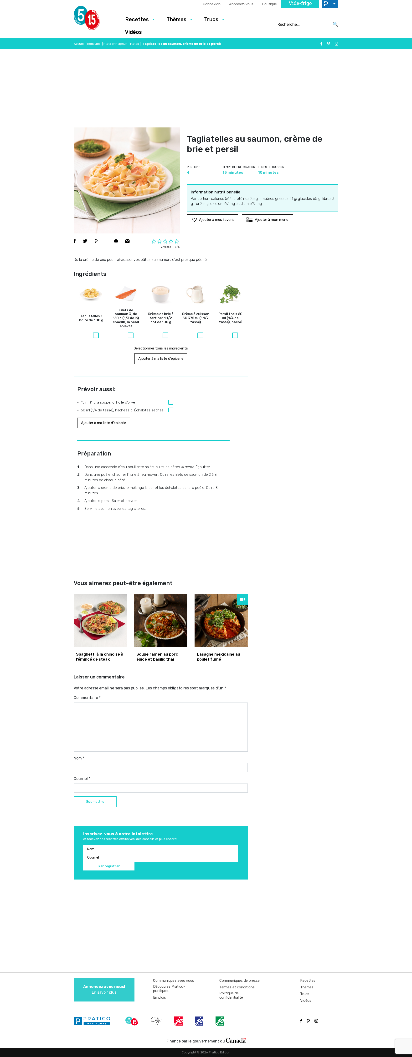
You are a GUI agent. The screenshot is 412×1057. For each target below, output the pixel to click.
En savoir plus (104, 989)
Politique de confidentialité (231, 995)
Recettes (137, 19)
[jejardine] (220, 1021)
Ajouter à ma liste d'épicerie (160, 358)
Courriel (82, 778)
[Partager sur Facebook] (75, 241)
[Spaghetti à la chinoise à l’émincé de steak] (100, 620)
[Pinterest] (328, 44)
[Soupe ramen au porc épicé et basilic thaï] (160, 620)
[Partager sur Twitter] (85, 241)
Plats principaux (115, 44)
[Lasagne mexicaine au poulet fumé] (221, 620)
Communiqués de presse (239, 980)
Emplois (159, 997)
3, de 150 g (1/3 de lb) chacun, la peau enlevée (126, 318)
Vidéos (133, 32)
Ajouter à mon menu (271, 219)
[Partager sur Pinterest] (96, 241)
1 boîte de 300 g (91, 318)
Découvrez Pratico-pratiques (169, 988)
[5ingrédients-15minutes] (132, 1021)
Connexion (212, 4)
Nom (79, 758)
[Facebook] (321, 44)
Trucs (211, 19)
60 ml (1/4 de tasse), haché (230, 318)
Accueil (79, 44)
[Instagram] (336, 44)
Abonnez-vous (241, 4)
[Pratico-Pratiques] (94, 1021)
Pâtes (134, 44)
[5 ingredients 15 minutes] (94, 19)
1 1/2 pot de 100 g (161, 318)
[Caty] (157, 1021)
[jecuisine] (179, 1021)
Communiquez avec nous (173, 980)
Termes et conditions (237, 987)
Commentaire (87, 697)
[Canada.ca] (236, 1040)
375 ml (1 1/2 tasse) (195, 318)
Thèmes (176, 19)
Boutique (269, 4)
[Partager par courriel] (127, 241)
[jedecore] (199, 1021)
